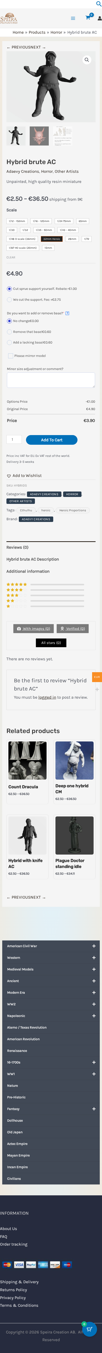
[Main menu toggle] (73, 18)
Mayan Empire (18, 1155)
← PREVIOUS (18, 47)
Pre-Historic (16, 1097)
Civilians (14, 1179)
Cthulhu (26, 510)
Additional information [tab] (28, 571)
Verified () (75, 628)
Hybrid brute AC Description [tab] (32, 559)
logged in (47, 697)
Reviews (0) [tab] (17, 547)
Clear (10, 257)
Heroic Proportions (72, 510)
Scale (11, 209)
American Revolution (23, 1039)
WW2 (11, 1004)
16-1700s (13, 1062)
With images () (36, 628)
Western (13, 958)
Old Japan (15, 1132)
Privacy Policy (13, 1297)
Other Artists (67, 171)
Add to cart (51, 439)
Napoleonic (16, 1016)
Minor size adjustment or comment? (35, 369)
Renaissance (17, 1051)
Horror (47, 171)
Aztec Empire (17, 1144)
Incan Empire (17, 1167)
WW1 (11, 1074)
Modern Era (16, 992)
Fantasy (13, 1109)
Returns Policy (13, 1289)
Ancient (13, 981)
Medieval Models (20, 969)
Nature (12, 1085)
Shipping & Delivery (19, 1281)
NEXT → (38, 47)
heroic (45, 510)
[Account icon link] (100, 18)
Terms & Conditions (19, 1305)
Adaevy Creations (22, 171)
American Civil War (22, 946)
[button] (86, 59)
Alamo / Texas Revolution (27, 1027)
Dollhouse (15, 1120)
